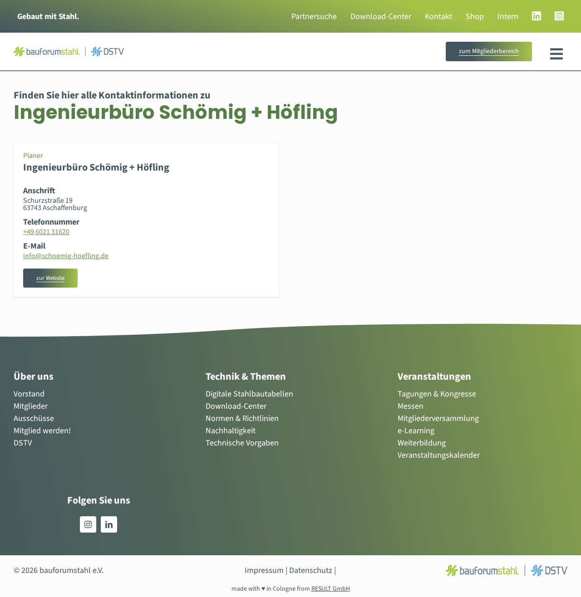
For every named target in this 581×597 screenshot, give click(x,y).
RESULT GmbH (330, 588)
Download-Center (236, 406)
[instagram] (88, 524)
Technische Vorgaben (242, 443)
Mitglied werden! (42, 430)
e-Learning (416, 430)
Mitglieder (31, 406)
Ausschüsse (34, 418)
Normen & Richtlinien (242, 418)
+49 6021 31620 (46, 232)
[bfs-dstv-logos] (69, 50)
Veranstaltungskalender (439, 455)
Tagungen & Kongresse (437, 394)
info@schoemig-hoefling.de (65, 256)
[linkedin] (109, 524)
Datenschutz (310, 570)
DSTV (23, 443)
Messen (410, 406)
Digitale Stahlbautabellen (249, 394)
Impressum (264, 570)
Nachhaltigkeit (231, 430)
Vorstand (29, 394)
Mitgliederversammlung (438, 418)
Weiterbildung (422, 443)
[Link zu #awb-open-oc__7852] (556, 54)
